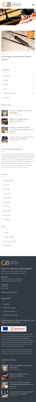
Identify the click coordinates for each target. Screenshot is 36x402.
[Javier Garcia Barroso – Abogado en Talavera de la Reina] (12, 4)
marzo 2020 (6, 206)
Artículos (4, 54)
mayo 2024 (6, 189)
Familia (5, 89)
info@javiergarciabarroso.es (9, 292)
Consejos (5, 84)
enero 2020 (6, 215)
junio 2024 (6, 185)
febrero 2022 (7, 198)
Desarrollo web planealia (10, 315)
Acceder (5, 232)
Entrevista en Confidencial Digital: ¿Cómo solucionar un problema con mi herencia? (21, 129)
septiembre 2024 (8, 180)
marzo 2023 (6, 193)
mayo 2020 (6, 202)
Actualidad (6, 76)
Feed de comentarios (9, 241)
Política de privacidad (9, 308)
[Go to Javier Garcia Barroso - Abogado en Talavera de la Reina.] (1, 19)
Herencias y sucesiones (10, 93)
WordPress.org (7, 245)
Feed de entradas (8, 237)
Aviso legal (6, 304)
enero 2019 (6, 219)
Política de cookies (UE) (10, 311)
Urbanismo (6, 97)
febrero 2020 (7, 211)
